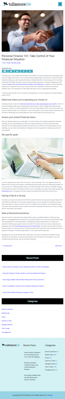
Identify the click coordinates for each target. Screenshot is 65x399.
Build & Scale (5, 313)
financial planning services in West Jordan (27, 226)
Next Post (59, 246)
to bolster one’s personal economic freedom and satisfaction (25, 84)
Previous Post (7, 246)
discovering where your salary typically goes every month (39, 104)
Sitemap (50, 395)
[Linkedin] (17, 71)
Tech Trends (6, 63)
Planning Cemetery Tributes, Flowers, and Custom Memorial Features (24, 273)
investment (5, 191)
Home (3, 317)
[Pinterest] (24, 71)
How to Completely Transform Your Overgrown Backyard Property (23, 286)
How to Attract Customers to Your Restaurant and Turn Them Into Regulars (26, 267)
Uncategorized (6, 332)
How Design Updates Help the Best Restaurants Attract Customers (23, 280)
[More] (30, 71)
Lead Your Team (7, 321)
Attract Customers (7, 309)
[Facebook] (5, 71)
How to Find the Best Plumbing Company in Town (18, 292)
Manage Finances (7, 325)
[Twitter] (11, 71)
